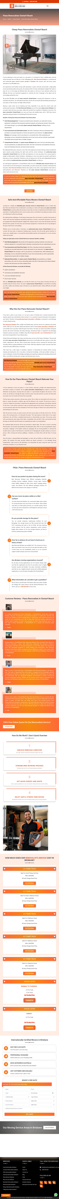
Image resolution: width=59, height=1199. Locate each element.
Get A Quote (29, 191)
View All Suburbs (49, 1127)
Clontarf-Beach (16, 19)
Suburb (9, 19)
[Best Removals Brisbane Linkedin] (49, 1182)
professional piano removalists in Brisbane (29, 319)
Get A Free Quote (29, 883)
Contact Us (29, 1000)
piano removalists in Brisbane (46, 326)
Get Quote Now (9, 726)
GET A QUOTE (29, 1114)
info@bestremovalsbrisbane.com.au (50, 1167)
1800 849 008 (24, 586)
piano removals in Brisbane (41, 182)
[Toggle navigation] (47, 6)
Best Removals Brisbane (40, 79)
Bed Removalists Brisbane (9, 1184)
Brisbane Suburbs (26, 1182)
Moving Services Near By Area (29, 1184)
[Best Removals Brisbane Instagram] (45, 1182)
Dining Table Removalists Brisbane (11, 1187)
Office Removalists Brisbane (9, 1172)
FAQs (23, 1177)
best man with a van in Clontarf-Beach (42, 333)
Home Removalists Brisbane (9, 1167)
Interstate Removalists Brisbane (10, 1174)
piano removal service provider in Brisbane (24, 81)
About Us (24, 1169)
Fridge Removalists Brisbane (10, 1189)
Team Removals (41, 1197)
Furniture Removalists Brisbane (10, 1169)
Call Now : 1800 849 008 (30, 1)
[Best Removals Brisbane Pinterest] (54, 1182)
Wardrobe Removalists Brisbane (10, 1182)
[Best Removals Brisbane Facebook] (41, 1182)
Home (4, 19)
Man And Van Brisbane (8, 1179)
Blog (23, 1174)
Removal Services (26, 1179)
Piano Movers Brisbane (8, 1177)
